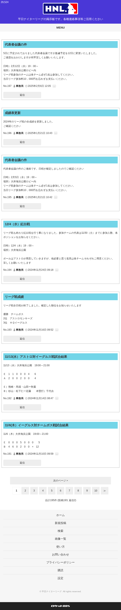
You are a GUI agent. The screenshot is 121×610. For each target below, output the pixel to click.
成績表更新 (13, 113)
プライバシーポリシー (60, 562)
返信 (22, 95)
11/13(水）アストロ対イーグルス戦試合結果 (36, 356)
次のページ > (60, 480)
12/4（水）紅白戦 (17, 224)
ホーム (60, 515)
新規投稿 (60, 523)
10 (95, 490)
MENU (60, 27)
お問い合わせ (60, 554)
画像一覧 (60, 538)
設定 (60, 578)
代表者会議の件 (16, 44)
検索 (60, 530)
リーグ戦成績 (14, 296)
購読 (60, 570)
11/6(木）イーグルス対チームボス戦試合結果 (37, 425)
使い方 (60, 546)
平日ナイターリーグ (52, 591)
